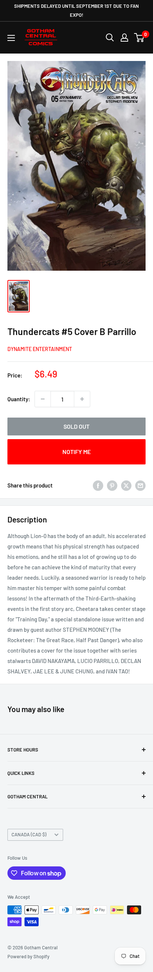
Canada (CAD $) (29, 834)
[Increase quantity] (82, 399)
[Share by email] (140, 484)
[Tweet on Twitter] (126, 484)
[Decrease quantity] (43, 399)
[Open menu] (11, 38)
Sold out (76, 426)
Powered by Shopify (28, 956)
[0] (139, 37)
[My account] (124, 37)
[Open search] (110, 37)
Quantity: (18, 399)
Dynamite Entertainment (39, 349)
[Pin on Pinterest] (112, 484)
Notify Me (76, 451)
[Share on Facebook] (98, 484)
